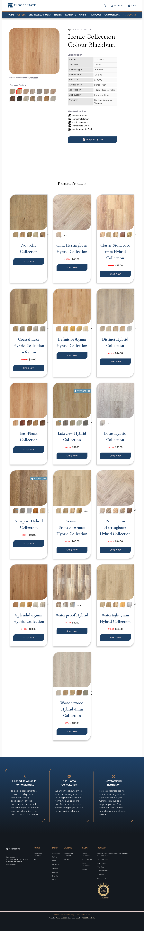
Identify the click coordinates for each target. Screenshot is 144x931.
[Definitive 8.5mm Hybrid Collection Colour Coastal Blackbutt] (59, 329)
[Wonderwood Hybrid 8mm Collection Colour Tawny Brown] (79, 693)
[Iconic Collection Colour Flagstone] (33, 91)
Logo (77, 918)
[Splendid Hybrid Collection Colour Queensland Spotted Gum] (29, 605)
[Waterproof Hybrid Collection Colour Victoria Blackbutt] (65, 605)
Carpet (83, 14)
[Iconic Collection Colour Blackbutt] (19, 91)
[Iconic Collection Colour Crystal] (26, 91)
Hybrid (58, 14)
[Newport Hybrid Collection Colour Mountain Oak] (36, 511)
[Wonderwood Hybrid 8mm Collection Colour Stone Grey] (86, 693)
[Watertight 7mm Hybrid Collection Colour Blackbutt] (122, 605)
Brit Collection (87, 859)
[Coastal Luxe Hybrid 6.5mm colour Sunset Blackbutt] (15, 329)
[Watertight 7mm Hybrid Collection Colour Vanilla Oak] (102, 605)
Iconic (54, 861)
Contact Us (101, 878)
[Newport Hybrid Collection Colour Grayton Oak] (22, 511)
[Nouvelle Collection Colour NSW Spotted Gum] (29, 235)
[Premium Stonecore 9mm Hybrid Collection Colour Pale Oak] (59, 511)
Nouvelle (55, 876)
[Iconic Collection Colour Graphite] (39, 91)
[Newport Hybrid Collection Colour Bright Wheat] (42, 511)
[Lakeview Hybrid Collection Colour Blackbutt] (59, 423)
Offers (21, 14)
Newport (55, 872)
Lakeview (55, 868)
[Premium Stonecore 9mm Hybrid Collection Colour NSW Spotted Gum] (72, 511)
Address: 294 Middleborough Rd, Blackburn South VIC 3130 (113, 854)
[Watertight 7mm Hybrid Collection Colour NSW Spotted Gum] (115, 605)
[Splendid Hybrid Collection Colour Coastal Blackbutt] (15, 605)
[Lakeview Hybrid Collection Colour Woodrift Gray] (65, 423)
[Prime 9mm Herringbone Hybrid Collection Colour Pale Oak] (102, 511)
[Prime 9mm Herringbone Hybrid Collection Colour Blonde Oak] (109, 511)
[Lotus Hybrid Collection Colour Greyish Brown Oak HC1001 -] (102, 423)
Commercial (111, 14)
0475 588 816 (32, 814)
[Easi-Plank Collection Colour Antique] (42, 423)
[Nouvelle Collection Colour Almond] (15, 235)
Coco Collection (86, 864)
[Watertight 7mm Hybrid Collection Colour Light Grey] (129, 605)
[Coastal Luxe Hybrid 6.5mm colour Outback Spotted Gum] (22, 329)
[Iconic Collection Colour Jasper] (46, 91)
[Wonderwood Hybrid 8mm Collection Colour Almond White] (59, 693)
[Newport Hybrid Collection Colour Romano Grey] (29, 511)
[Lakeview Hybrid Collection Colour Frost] (72, 423)
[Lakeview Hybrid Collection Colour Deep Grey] (86, 423)
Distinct (54, 857)
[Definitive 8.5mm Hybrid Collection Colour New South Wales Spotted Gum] (65, 329)
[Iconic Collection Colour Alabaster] (12, 91)
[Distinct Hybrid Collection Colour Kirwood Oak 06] (109, 329)
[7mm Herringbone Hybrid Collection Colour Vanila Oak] (59, 235)
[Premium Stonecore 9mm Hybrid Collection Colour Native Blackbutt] (79, 511)
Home (11, 14)
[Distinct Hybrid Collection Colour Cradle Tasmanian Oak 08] (122, 329)
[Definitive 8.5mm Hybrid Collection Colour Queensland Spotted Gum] (72, 329)
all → (48, 235)
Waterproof (56, 853)
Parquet (96, 14)
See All (36, 859)
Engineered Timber (40, 14)
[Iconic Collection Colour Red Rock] (33, 99)
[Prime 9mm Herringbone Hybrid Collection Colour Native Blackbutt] (115, 511)
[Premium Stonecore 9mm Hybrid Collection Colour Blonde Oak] (65, 511)
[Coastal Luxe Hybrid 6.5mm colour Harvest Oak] (29, 329)
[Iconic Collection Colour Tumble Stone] (53, 99)
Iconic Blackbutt (30, 77)
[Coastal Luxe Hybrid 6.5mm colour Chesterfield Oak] (36, 329)
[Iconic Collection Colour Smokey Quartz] (39, 99)
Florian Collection (86, 854)
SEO (64, 918)
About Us (100, 874)
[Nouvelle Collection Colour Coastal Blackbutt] (22, 235)
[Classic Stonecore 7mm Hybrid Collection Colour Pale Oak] (109, 235)
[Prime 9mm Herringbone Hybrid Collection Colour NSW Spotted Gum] (122, 511)
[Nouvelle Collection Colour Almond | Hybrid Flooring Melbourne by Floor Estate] (28, 213)
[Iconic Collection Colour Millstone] (12, 99)
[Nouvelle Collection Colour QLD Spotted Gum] (42, 235)
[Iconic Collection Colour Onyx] (19, 99)
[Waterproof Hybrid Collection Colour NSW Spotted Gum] (59, 605)
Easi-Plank (55, 864)
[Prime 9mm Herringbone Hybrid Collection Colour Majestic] (129, 511)
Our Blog (100, 867)
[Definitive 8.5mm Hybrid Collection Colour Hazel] (79, 329)
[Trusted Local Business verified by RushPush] (115, 890)
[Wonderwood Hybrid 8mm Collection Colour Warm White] (65, 693)
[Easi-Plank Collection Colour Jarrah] (22, 423)
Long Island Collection (68, 854)
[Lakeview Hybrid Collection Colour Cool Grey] (79, 423)
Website (59, 918)
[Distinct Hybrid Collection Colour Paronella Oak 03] (129, 329)
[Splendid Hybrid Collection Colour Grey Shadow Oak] (42, 605)
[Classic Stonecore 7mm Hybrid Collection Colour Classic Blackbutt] (102, 235)
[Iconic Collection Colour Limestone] (53, 91)
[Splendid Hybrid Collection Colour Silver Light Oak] (36, 605)
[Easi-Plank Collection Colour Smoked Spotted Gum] (29, 423)
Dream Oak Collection (38, 854)
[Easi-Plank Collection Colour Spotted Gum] (36, 423)
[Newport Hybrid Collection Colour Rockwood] (15, 511)
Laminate (70, 14)
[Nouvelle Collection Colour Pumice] (36, 235)
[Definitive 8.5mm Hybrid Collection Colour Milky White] (86, 329)
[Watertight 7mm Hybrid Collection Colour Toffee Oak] (109, 605)
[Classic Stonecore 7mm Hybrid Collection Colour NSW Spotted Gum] (115, 235)
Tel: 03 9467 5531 (103, 859)
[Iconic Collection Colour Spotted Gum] (46, 99)
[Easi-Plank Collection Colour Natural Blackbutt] (15, 423)
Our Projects (101, 863)
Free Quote (129, 14)
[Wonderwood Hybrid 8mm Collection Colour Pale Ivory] (72, 693)
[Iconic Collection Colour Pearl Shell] (26, 99)
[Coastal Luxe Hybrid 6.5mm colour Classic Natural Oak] (42, 329)
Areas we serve (102, 871)
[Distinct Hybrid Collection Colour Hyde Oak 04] (102, 329)
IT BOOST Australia (88, 918)
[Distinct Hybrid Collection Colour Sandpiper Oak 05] (115, 329)
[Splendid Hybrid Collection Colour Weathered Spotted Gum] (22, 605)
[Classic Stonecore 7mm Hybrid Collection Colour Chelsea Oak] (129, 235)
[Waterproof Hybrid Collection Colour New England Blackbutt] (72, 605)
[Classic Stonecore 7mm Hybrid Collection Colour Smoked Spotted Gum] (122, 235)
